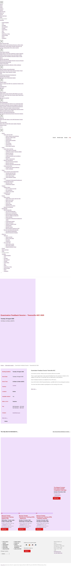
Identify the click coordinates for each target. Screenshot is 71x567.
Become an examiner (4, 98)
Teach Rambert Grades (11, 72)
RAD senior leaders (12, 123)
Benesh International (4, 59)
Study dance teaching (4, 52)
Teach (1, 7)
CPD (1, 73)
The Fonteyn (8, 143)
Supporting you (3, 86)
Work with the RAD (4, 123)
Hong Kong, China (6, 33)
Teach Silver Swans (10, 175)
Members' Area (3, 77)
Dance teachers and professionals (7, 69)
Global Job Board (15, 108)
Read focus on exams (10, 205)
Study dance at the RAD (5, 53)
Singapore (4, 38)
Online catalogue (17, 64)
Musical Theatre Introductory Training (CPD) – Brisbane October (44, 517)
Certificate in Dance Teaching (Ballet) (14, 151)
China (3, 32)
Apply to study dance (10, 158)
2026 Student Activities (11, 46)
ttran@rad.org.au (16, 412)
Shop (1, 17)
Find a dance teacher (14, 47)
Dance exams (3, 92)
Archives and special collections (7, 64)
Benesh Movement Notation (6, 60)
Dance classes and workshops (6, 44)
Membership (2, 11)
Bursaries (18, 46)
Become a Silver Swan (18, 44)
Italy (3, 31)
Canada (3, 28)
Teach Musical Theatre (15, 70)
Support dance (3, 82)
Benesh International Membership (7, 112)
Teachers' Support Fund (5, 109)
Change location (4, 551)
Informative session (9, 365)
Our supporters (14, 83)
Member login (60, 137)
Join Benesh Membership (5, 113)
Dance (1, 4)
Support (1, 8)
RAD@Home (3, 46)
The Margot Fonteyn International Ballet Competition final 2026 (60, 489)
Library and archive (4, 63)
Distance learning (7, 55)
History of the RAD (11, 119)
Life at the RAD (3, 122)
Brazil (3, 36)
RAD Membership (4, 102)
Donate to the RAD (10, 191)
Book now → (5, 418)
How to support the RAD (5, 83)
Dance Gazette (3, 106)
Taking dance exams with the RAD (7, 93)
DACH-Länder (5, 35)
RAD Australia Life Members (12, 214)
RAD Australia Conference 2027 (7, 110)
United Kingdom (5, 22)
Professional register (11, 77)
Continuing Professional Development (8, 75)
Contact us (8, 241)
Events (1, 14)
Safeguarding (6, 47)
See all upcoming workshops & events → (61, 431)
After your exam (3, 95)
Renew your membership (15, 103)
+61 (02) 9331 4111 (58, 553)
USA (3, 24)
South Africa (4, 29)
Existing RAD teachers (5, 76)
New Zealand (5, 26)
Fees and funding (14, 55)
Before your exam (19, 93)
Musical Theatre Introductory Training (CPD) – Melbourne (26, 517)
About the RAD (3, 119)
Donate (65, 137)
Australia (2, 20)
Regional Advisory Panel (11, 247)
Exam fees (9, 95)
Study (1, 6)
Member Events (20, 109)
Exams (1, 10)
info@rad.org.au (57, 551)
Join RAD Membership (5, 103)
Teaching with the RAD (5, 70)
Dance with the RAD (4, 43)
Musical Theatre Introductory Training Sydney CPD (7, 517)
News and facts (3, 15)
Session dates (15, 95)
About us (2, 13)
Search (54, 137)
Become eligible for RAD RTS (16, 105)
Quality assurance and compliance (13, 156)
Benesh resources (16, 60)
